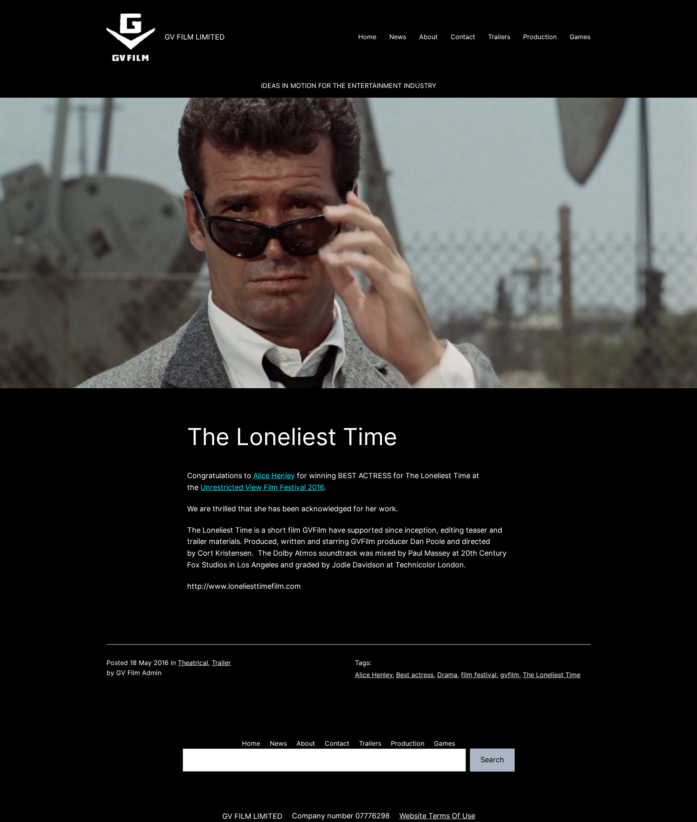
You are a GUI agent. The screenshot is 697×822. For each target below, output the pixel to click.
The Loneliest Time (551, 675)
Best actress (415, 675)
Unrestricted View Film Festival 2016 (262, 487)
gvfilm (509, 675)
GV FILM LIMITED (195, 37)
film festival (479, 675)
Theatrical (193, 663)
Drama (447, 675)
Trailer (221, 663)
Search (492, 759)
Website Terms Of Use (437, 816)
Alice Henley (274, 475)
